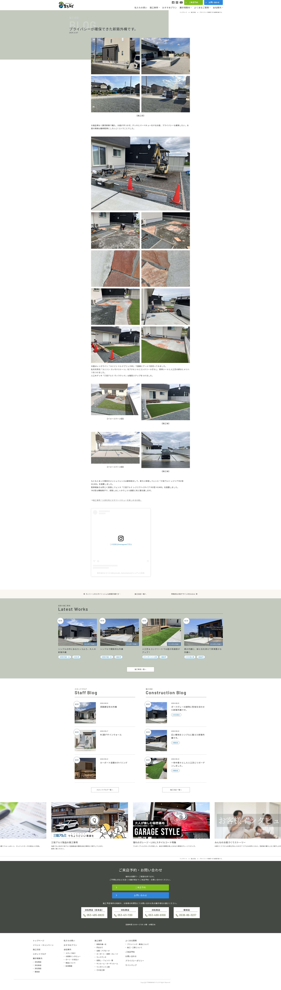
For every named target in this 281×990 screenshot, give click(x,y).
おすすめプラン (169, 7)
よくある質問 (131, 940)
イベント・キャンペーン (43, 945)
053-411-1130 (125, 915)
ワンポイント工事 (150, 657)
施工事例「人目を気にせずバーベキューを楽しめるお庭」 (117, 500)
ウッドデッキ (101, 957)
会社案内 (217, 8)
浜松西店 (38, 962)
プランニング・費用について (138, 944)
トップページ (38, 940)
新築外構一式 (65, 657)
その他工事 (190, 657)
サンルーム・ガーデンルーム (107, 963)
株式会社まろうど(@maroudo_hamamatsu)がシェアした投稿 (120, 573)
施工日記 (37, 949)
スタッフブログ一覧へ (105, 790)
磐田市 (119, 657)
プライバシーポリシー (134, 960)
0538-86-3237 (187, 915)
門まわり (99, 947)
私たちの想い (141, 7)
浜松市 (77, 657)
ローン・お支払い (72, 959)
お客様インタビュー (73, 956)
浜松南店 (38, 968)
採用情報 (69, 966)
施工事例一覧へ (140, 669)
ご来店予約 (193, 2)
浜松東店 (38, 965)
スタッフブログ (39, 954)
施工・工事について (134, 947)
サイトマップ (131, 965)
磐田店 (37, 971)
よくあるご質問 (201, 8)
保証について (71, 963)
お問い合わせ (214, 2)
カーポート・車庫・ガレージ (107, 954)
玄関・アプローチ (103, 950)
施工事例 (154, 8)
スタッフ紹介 (71, 953)
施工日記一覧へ (140, 594)
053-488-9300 (157, 915)
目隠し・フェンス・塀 (104, 960)
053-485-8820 (95, 915)
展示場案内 (185, 8)
